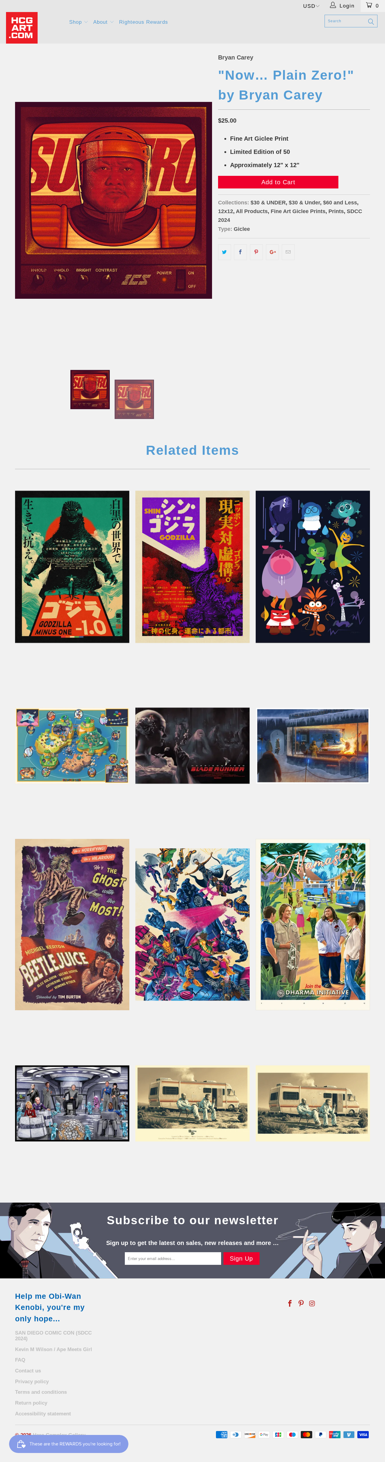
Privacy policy (32, 1381)
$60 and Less (340, 203)
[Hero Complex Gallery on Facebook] (290, 1304)
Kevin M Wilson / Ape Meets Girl (53, 1349)
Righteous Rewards (143, 22)
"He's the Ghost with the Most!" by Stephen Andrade (72, 924)
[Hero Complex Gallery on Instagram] (312, 1304)
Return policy (31, 1403)
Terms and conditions (41, 1392)
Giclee (242, 229)
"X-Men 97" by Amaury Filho (192, 924)
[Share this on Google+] (272, 252)
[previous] (25, 200)
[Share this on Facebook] (240, 252)
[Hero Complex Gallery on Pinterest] (301, 1304)
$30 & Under (304, 203)
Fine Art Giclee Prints (298, 211)
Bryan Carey (235, 57)
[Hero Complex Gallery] (34, 28)
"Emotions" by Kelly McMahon (313, 567)
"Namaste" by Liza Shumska (313, 924)
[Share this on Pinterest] (256, 252)
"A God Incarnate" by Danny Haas (192, 567)
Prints (336, 211)
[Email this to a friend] (288, 252)
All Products (252, 211)
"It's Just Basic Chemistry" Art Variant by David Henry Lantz (313, 1103)
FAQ (20, 1360)
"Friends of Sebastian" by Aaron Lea (192, 745)
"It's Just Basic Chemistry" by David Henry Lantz (192, 1103)
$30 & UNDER (268, 203)
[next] (201, 200)
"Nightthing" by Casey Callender (313, 745)
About (101, 22)
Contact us (28, 1371)
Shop (76, 22)
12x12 (225, 211)
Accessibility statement (43, 1414)
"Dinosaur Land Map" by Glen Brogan (72, 745)
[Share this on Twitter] (224, 252)
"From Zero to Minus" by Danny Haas (72, 567)
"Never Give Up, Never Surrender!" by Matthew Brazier (72, 1103)
